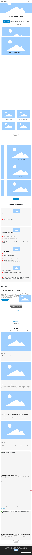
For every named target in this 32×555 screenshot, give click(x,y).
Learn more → (3, 508)
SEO (20, 547)
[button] (15, 109)
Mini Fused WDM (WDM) (16, 106)
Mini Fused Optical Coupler (15, 70)
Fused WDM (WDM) (16, 88)
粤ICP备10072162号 (17, 547)
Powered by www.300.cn (24, 547)
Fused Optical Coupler (16, 52)
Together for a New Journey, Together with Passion (9, 355)
